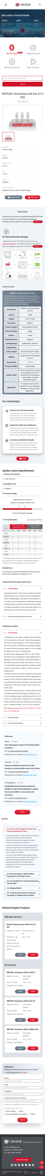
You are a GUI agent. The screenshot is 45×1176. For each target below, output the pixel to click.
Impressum (34, 1172)
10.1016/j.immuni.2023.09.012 (18, 772)
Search (22, 84)
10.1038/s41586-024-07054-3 (18, 751)
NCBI (30, 331)
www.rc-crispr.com (9, 244)
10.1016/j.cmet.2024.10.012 (17, 798)
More (22, 812)
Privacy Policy (26, 1172)
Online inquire (15, 197)
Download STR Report (36, 520)
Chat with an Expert (22, 1160)
